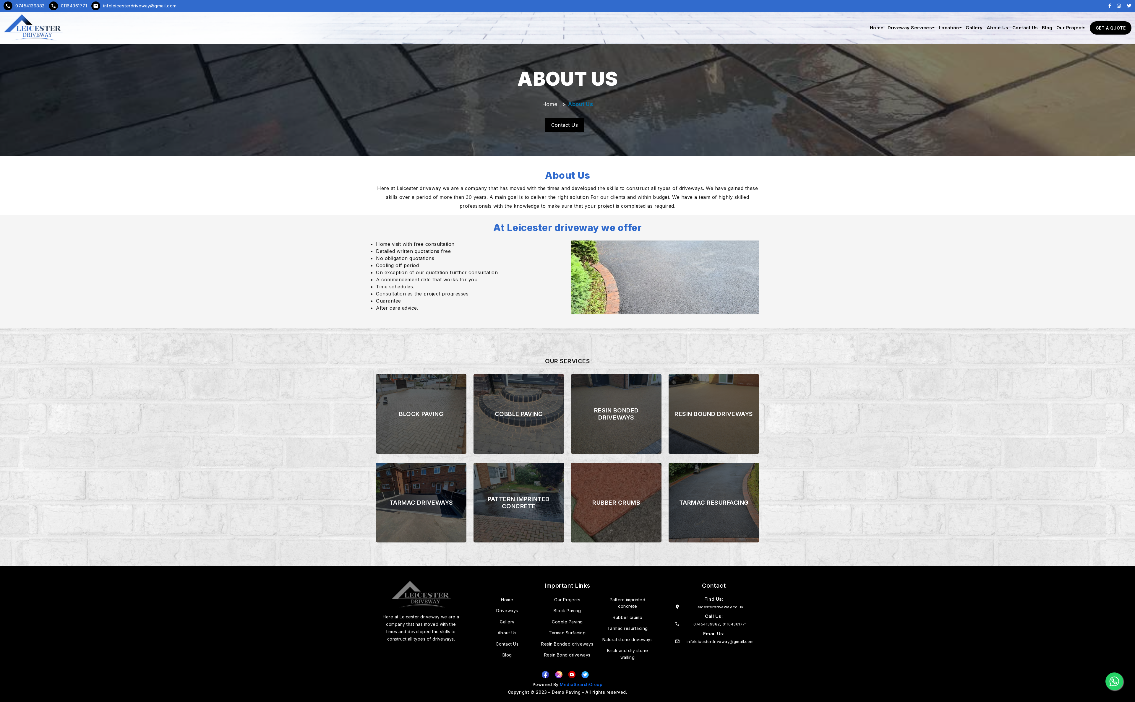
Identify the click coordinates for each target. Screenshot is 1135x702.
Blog (1047, 27)
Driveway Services (910, 27)
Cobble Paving (567, 621)
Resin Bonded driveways (567, 643)
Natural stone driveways (627, 639)
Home (877, 27)
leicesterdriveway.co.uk (720, 606)
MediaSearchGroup (581, 684)
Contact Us (1025, 27)
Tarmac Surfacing (567, 632)
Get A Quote (1111, 27)
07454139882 (25, 6)
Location (949, 27)
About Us (997, 27)
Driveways (507, 610)
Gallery (974, 27)
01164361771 (69, 6)
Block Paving (567, 610)
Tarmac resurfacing (627, 628)
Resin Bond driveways (567, 654)
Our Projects (1071, 27)
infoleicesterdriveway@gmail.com (135, 6)
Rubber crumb (627, 617)
